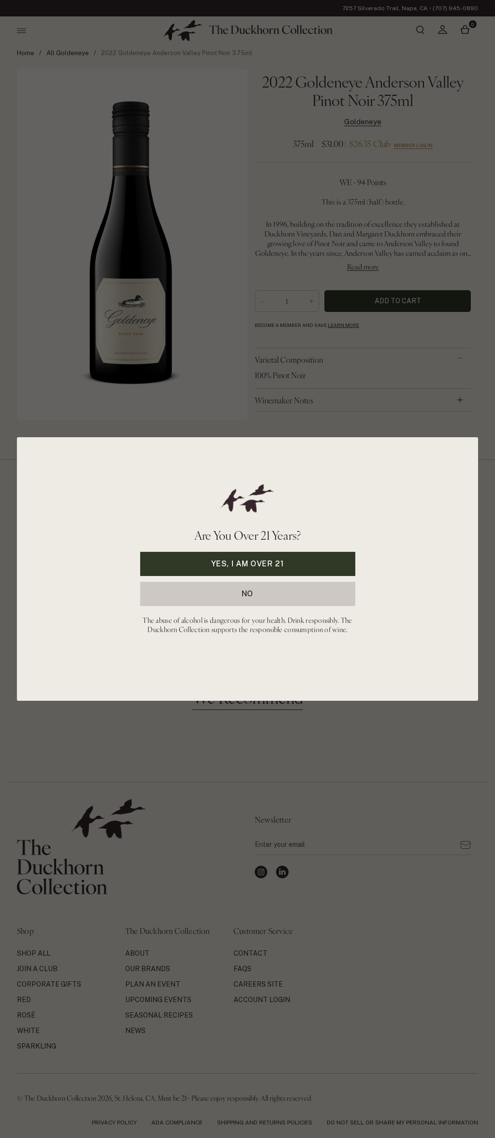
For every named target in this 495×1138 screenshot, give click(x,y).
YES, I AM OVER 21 (247, 563)
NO (247, 593)
